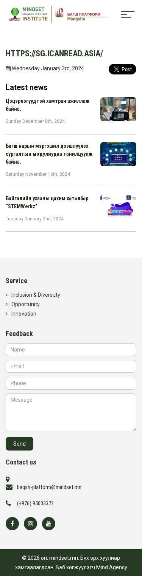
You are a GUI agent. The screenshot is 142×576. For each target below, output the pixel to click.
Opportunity (25, 304)
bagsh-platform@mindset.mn (49, 487)
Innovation (23, 314)
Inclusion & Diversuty (35, 295)
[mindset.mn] (55, 15)
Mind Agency (111, 567)
